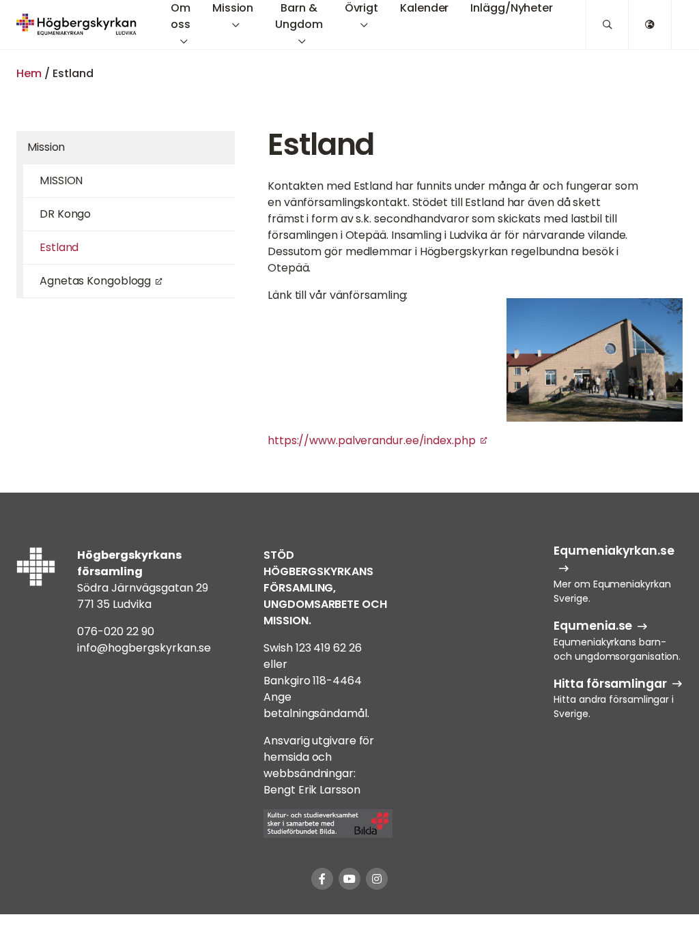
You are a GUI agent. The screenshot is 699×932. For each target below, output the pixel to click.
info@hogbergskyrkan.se (144, 648)
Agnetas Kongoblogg (95, 281)
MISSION (61, 180)
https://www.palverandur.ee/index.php (372, 440)
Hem (29, 73)
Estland (59, 247)
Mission (46, 147)
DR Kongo (65, 214)
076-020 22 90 (115, 631)
